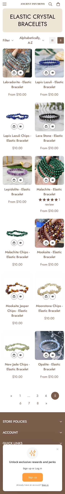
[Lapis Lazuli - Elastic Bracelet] (49, 63)
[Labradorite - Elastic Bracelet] (17, 63)
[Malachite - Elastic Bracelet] (49, 170)
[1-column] (52, 40)
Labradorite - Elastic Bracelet (17, 84)
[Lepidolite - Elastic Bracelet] (17, 170)
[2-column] (60, 40)
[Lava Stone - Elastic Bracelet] (49, 116)
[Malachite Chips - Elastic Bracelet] (17, 233)
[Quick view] (21, 73)
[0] (58, 4)
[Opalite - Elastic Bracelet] (49, 345)
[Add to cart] (14, 126)
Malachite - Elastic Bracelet (49, 192)
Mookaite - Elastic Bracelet (49, 254)
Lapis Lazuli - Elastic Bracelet (49, 84)
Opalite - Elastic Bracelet (49, 367)
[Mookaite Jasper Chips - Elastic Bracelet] (17, 286)
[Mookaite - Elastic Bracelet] (49, 233)
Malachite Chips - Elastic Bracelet (17, 254)
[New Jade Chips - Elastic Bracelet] (17, 345)
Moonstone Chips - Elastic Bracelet (49, 308)
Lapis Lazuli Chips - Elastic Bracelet (17, 138)
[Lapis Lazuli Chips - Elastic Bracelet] (17, 116)
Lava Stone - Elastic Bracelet (49, 138)
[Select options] (14, 73)
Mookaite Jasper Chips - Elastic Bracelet (17, 311)
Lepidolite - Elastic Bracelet (17, 192)
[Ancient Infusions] (33, 4)
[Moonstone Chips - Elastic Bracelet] (49, 286)
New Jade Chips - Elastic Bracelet (17, 367)
